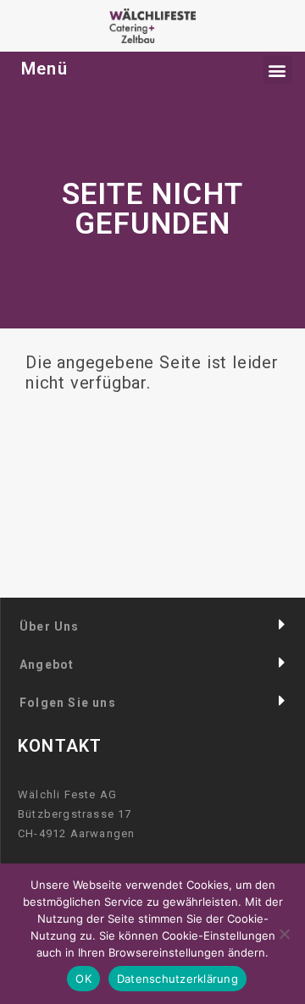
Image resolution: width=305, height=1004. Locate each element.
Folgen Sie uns (67, 702)
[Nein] (283, 933)
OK (83, 978)
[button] (153, 625)
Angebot (46, 664)
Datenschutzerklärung (177, 978)
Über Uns (49, 626)
